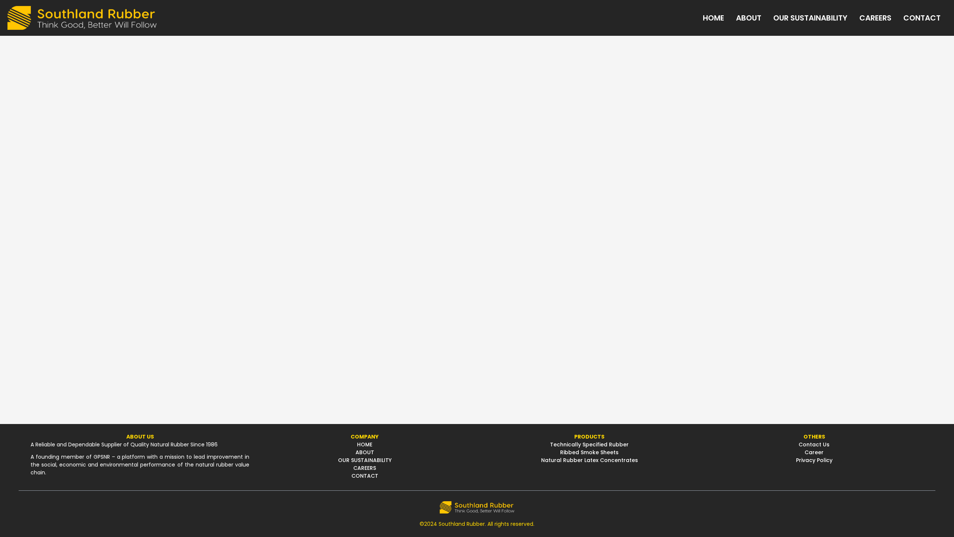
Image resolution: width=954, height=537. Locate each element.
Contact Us (814, 444)
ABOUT (365, 452)
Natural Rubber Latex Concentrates (589, 460)
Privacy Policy (814, 460)
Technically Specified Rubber (589, 444)
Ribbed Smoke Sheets (589, 452)
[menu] (552, 18)
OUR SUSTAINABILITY (365, 460)
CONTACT (364, 476)
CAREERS (364, 468)
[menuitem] (713, 18)
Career (814, 452)
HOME (364, 444)
